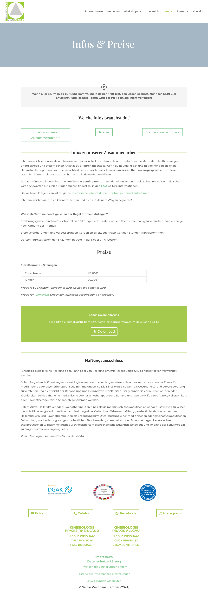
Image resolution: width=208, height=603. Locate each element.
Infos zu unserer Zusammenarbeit (45, 135)
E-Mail (40, 513)
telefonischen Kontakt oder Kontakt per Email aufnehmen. (111, 193)
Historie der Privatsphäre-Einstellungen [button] (104, 573)
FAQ (104, 185)
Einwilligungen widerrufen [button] (104, 580)
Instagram (172, 513)
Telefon (84, 513)
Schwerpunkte (93, 11)
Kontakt (198, 11)
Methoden (113, 11)
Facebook (128, 513)
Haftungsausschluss (162, 132)
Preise (104, 132)
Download (106, 331)
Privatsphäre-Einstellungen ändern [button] (104, 566)
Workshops (41, 294)
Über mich (152, 11)
